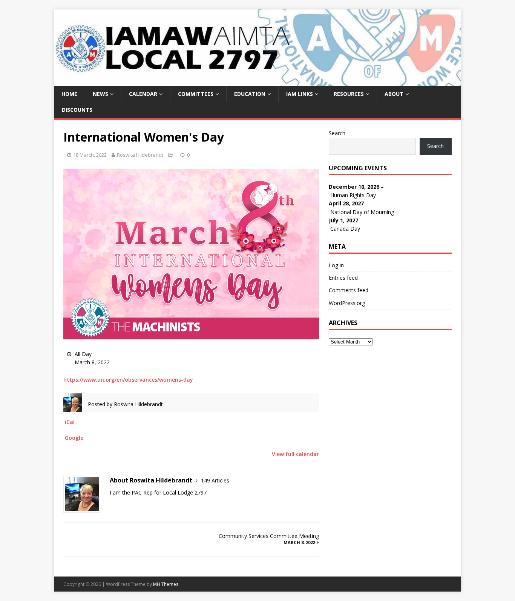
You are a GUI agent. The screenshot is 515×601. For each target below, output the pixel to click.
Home (69, 93)
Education (249, 93)
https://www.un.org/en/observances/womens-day (128, 379)
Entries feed (343, 277)
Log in (336, 265)
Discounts (77, 109)
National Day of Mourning (362, 212)
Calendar (143, 93)
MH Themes (165, 584)
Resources (349, 93)
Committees (195, 93)
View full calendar (295, 454)
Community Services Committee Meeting (269, 538)
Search (337, 133)
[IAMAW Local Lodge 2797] (257, 81)
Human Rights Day (353, 195)
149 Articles (215, 480)
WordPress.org (347, 303)
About (394, 93)
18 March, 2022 (90, 154)
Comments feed (348, 290)
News (100, 93)
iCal (70, 421)
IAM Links (299, 93)
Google (74, 437)
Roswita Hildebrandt (140, 154)
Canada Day (345, 228)
